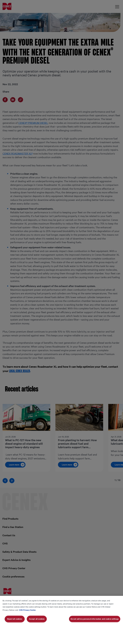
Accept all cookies (37, 619)
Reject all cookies (14, 619)
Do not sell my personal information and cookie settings (95, 619)
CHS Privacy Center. (27, 610)
